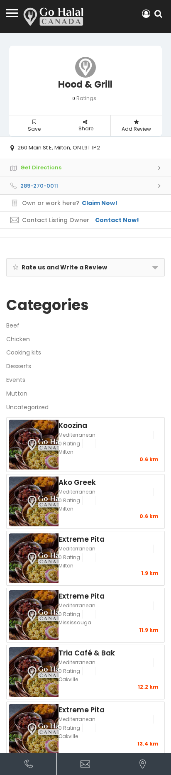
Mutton (16, 393)
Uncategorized (27, 407)
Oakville (68, 679)
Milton (66, 451)
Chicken (18, 339)
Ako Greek (77, 482)
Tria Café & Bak (87, 652)
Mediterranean (77, 434)
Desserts (18, 366)
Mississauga (75, 622)
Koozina (73, 425)
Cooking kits (23, 352)
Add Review (136, 128)
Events (15, 380)
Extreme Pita (82, 538)
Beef (13, 325)
